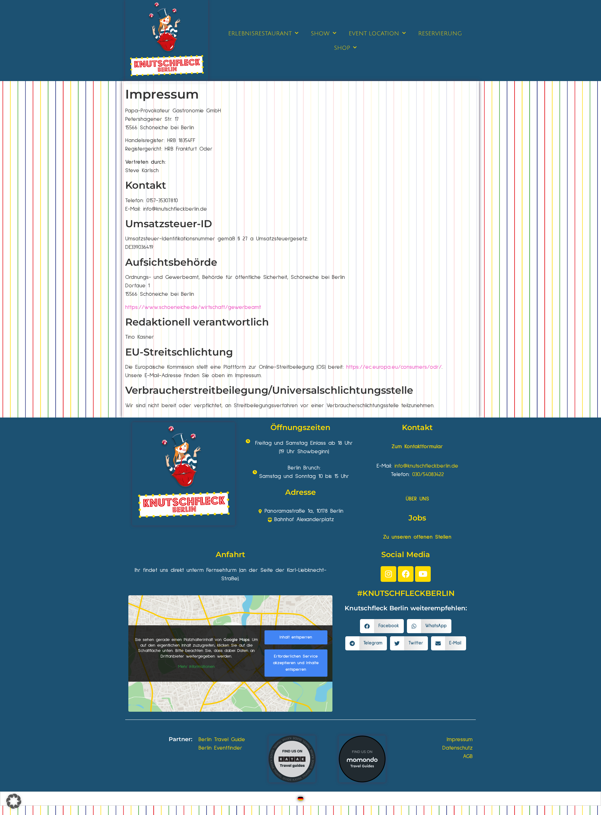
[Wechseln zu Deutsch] (300, 798)
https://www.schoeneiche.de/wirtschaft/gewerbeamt (193, 307)
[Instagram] (388, 574)
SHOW (320, 33)
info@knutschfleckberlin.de (426, 466)
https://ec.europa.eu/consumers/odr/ (394, 367)
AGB (468, 756)
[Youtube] (423, 574)
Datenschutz (457, 748)
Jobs (417, 517)
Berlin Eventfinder (220, 748)
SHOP (342, 48)
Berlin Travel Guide (221, 739)
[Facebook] (406, 574)
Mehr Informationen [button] (196, 666)
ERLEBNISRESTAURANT (260, 33)
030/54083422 (428, 474)
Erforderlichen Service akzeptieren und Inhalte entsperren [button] (296, 663)
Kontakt (417, 427)
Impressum (460, 739)
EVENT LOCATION (374, 33)
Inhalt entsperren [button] (296, 637)
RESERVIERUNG (440, 33)
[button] (382, 626)
